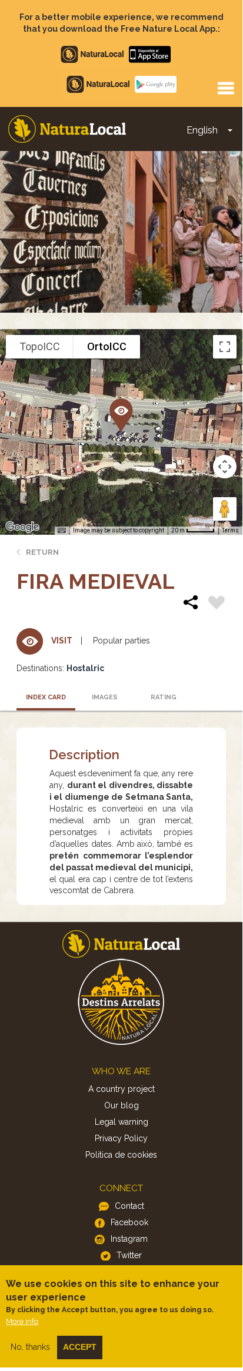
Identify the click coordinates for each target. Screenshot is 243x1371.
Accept (79, 1347)
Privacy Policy (121, 1138)
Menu (225, 87)
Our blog (121, 1105)
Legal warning (121, 1122)
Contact (129, 1206)
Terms (230, 530)
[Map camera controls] (225, 466)
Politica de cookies (121, 1154)
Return (42, 552)
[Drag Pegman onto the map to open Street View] (225, 509)
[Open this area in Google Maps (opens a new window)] (22, 527)
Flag (216, 604)
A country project (121, 1089)
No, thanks (30, 1347)
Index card (46, 697)
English (202, 130)
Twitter (129, 1255)
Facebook (129, 1222)
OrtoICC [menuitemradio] (107, 346)
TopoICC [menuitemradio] (39, 346)
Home (67, 129)
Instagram (129, 1238)
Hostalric (85, 668)
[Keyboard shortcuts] (62, 531)
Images (105, 697)
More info (22, 1321)
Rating (164, 697)
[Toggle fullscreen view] (225, 346)
